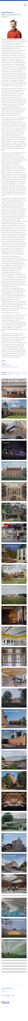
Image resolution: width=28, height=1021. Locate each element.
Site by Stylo (4, 991)
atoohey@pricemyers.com (9, 367)
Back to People (25, 373)
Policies (3, 990)
